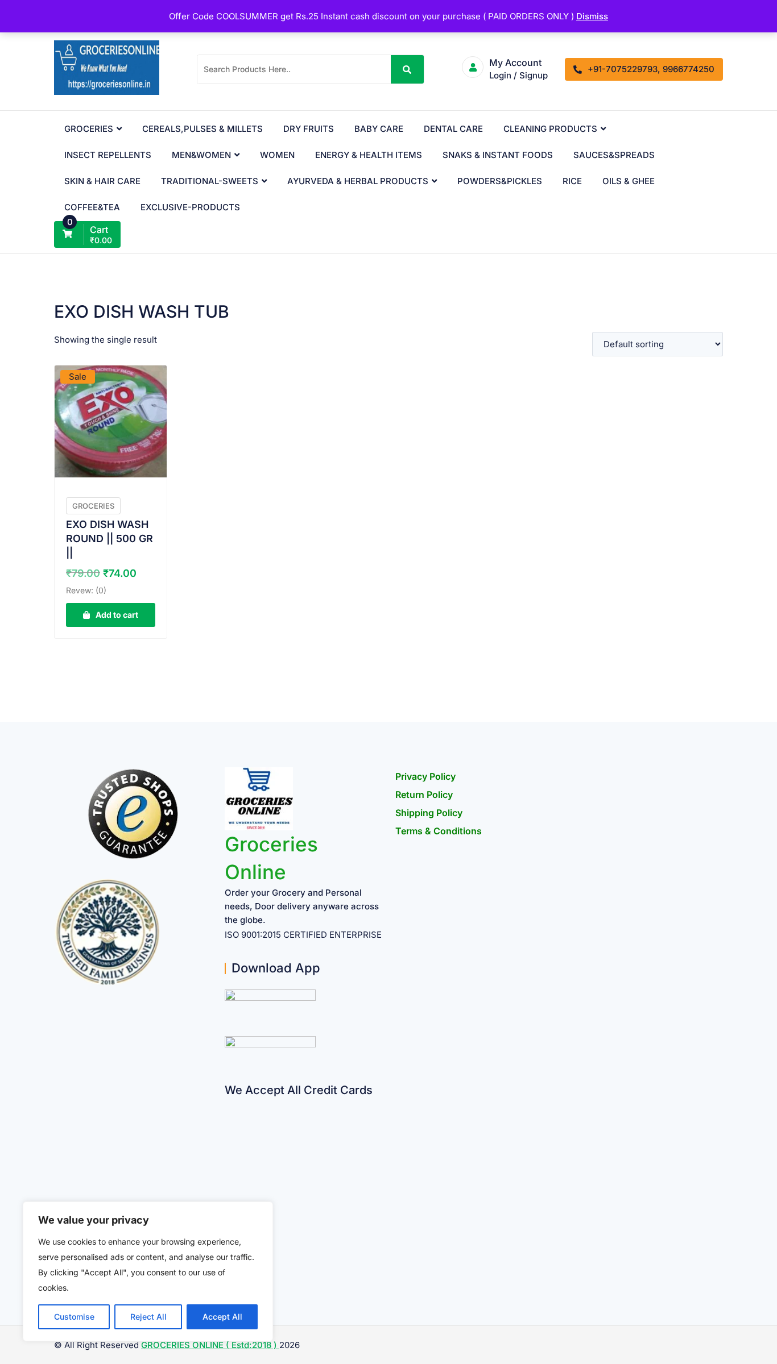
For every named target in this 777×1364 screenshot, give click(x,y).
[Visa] (229, 1148)
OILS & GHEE (628, 181)
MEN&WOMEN (201, 154)
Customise (74, 1316)
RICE (572, 181)
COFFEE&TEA (92, 207)
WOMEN (277, 154)
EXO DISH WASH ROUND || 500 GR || (109, 538)
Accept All (222, 1316)
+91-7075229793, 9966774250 (651, 69)
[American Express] (229, 1104)
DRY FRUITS (308, 128)
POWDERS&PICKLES (499, 181)
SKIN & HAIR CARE (102, 181)
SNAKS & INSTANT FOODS (498, 154)
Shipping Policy (428, 812)
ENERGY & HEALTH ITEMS (368, 154)
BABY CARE (378, 128)
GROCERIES (88, 128)
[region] (148, 1271)
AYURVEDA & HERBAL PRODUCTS (357, 181)
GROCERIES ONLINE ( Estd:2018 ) (210, 1345)
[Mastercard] (229, 1126)
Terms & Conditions (438, 831)
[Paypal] (229, 1171)
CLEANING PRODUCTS (550, 128)
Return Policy (424, 794)
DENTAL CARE (453, 128)
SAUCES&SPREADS (614, 154)
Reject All (148, 1316)
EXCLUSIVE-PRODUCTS (190, 207)
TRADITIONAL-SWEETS (209, 181)
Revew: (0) (86, 590)
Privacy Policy (425, 776)
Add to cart (117, 614)
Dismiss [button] (592, 16)
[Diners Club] (229, 1193)
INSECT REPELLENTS (107, 154)
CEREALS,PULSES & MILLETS (202, 128)
